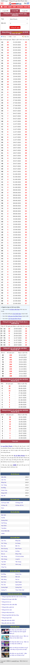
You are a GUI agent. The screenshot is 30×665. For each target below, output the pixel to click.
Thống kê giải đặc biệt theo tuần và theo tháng (14, 596)
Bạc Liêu (3, 546)
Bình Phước (18, 548)
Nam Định (3, 525)
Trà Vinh (3, 564)
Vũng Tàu (3, 567)
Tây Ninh (3, 561)
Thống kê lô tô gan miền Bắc (9, 599)
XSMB (5, 7)
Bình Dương (4, 548)
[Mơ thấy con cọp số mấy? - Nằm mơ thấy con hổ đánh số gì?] (5, 654)
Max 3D (3, 495)
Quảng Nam (18, 587)
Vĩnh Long (18, 564)
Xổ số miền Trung (15, 571)
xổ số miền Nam (16, 313)
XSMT (14, 7)
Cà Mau (17, 551)
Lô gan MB (5, 10)
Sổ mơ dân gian (15, 626)
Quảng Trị (3, 590)
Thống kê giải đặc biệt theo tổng (10, 615)
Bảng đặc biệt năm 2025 (8, 623)
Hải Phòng (4, 523)
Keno (2, 508)
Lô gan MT (25, 10)
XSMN (10, 7)
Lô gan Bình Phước (6, 446)
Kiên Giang (4, 559)
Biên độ (3, 23)
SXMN (14, 465)
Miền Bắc (3, 477)
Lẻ (15, 36)
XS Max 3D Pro (19, 505)
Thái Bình (3, 528)
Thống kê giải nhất (7, 617)
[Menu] (1, 3)
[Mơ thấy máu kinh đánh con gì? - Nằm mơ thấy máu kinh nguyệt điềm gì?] (5, 631)
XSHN (2, 533)
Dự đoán (20, 7)
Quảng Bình (18, 584)
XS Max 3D (4, 505)
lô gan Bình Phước (17, 32)
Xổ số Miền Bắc (5, 531)
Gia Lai (17, 579)
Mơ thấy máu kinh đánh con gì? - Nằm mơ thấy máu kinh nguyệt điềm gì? (18, 631)
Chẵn (10, 36)
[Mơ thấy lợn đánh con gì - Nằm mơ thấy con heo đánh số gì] (5, 637)
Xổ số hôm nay (15, 474)
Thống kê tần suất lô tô (8, 607)
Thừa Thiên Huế (19, 590)
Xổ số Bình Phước (19, 455)
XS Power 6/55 (5, 502)
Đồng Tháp (18, 553)
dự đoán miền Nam (15, 309)
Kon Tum (3, 582)
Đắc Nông (3, 579)
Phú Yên (3, 584)
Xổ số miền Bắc (15, 512)
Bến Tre (17, 546)
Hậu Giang (4, 556)
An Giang (17, 543)
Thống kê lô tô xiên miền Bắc (9, 604)
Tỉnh (2, 19)
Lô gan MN (15, 10)
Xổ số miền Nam (15, 537)
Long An (17, 559)
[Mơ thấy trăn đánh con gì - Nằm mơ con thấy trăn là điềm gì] (5, 643)
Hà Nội (3, 517)
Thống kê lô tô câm (7, 609)
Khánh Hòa (4, 490)
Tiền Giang (18, 561)
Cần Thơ (3, 479)
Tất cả (4, 36)
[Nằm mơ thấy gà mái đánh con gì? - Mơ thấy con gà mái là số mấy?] (5, 649)
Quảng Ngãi (4, 587)
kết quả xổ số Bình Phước (15, 316)
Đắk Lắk (17, 576)
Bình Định (3, 576)
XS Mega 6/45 (19, 502)
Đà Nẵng (3, 487)
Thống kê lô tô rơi (6, 602)
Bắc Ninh (3, 515)
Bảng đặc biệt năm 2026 (8, 620)
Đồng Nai (3, 482)
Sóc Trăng (4, 485)
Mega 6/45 (4, 493)
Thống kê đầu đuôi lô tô (8, 612)
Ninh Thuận (18, 582)
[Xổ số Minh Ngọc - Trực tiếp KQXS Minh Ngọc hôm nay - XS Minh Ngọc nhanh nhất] (15, 3)
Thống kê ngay (15, 27)
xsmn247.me (15, 661)
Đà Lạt (3, 553)
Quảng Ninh (4, 520)
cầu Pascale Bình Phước (14, 318)
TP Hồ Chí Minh (19, 556)
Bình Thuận (4, 551)
